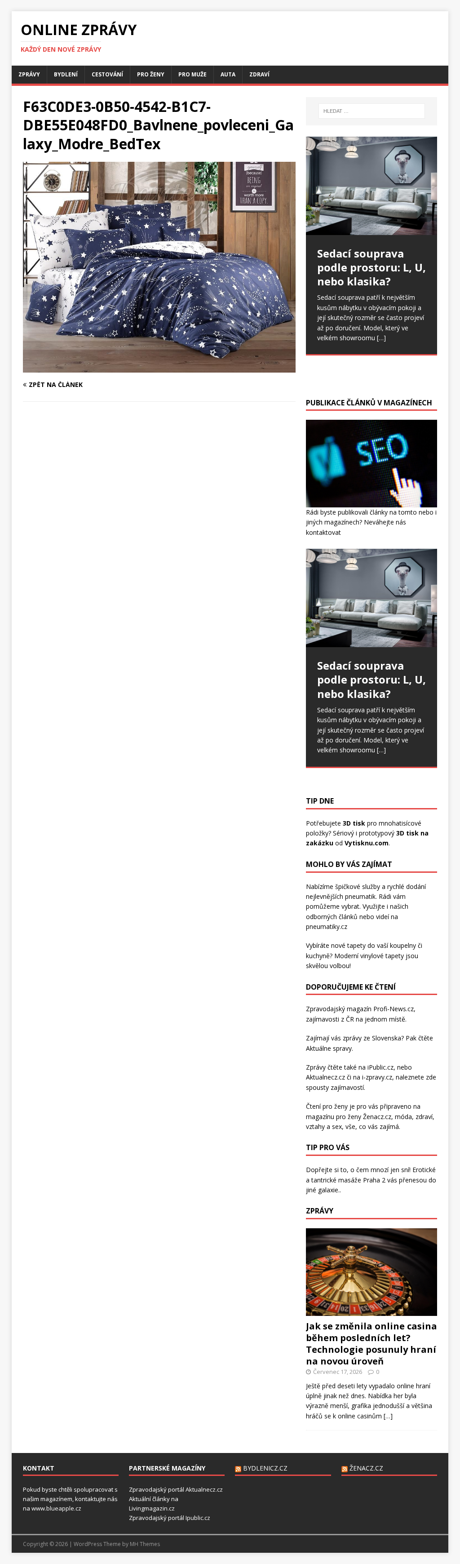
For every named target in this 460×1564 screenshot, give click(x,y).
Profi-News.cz (393, 1008)
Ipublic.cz (198, 1518)
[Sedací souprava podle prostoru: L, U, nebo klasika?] (371, 186)
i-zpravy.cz (377, 1077)
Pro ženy (150, 74)
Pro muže (192, 74)
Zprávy (29, 74)
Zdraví (259, 74)
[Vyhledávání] (372, 111)
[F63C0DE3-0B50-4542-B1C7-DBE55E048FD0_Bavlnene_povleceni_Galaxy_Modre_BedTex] (159, 367)
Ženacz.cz (366, 1468)
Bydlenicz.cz (265, 1468)
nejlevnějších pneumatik (341, 896)
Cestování (107, 74)
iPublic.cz (380, 1067)
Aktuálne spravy (329, 1048)
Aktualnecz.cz (325, 1077)
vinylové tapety (382, 955)
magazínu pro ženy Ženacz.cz (348, 1116)
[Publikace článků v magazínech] (371, 502)
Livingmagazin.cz (152, 1508)
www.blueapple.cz (56, 1508)
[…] (381, 337)
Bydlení (66, 74)
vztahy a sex (324, 1126)
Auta (228, 74)
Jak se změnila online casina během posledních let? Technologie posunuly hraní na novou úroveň (371, 1343)
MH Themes (145, 1544)
